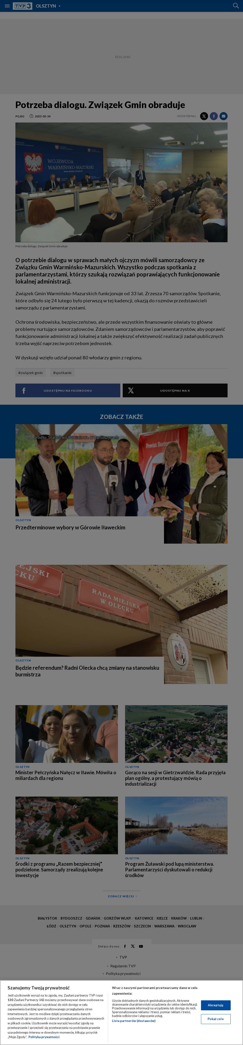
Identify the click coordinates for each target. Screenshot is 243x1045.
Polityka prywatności (44, 1037)
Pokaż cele (216, 1019)
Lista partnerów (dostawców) (133, 1021)
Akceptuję (215, 1005)
